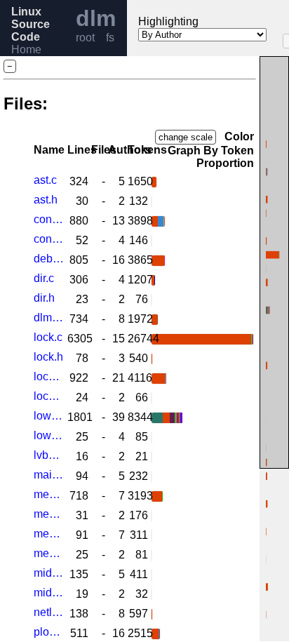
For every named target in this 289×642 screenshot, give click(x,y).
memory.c (49, 534)
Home (26, 49)
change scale (186, 137)
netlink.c (49, 612)
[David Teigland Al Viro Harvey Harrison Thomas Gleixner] (153, 280)
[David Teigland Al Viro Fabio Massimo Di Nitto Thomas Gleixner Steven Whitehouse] (151, 575)
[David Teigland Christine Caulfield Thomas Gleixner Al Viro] (151, 437)
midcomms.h (49, 592)
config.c (49, 219)
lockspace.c (49, 376)
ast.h (46, 200)
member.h (49, 514)
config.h (49, 239)
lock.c (48, 337)
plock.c (49, 632)
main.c (49, 475)
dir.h (44, 298)
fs (110, 38)
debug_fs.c (49, 259)
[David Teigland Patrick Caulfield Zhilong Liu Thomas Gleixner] (151, 241)
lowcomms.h (49, 435)
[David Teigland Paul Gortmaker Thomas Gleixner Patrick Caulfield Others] (151, 477)
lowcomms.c (49, 416)
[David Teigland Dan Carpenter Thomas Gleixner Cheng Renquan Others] (151, 536)
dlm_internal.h (49, 317)
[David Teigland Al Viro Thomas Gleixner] (152, 359)
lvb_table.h (49, 455)
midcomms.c (49, 573)
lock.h (48, 357)
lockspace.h (49, 396)
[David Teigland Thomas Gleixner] (151, 202)
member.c (49, 494)
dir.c (44, 278)
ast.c (45, 180)
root (85, 38)
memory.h (49, 553)
